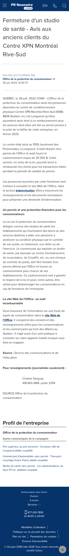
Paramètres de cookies (43, 536)
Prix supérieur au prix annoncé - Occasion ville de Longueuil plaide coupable (31, 448)
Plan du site (19, 536)
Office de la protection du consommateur (30, 432)
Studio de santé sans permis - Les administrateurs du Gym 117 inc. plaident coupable (33, 468)
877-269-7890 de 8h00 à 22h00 (34, 514)
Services (33, 504)
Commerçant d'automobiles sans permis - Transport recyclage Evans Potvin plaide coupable (32, 458)
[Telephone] (55, 5)
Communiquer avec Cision (34, 492)
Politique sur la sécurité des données (34, 532)
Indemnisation (25, 190)
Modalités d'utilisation (33, 527)
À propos (34, 500)
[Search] (64, 5)
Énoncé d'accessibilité (34, 541)
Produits (34, 496)
